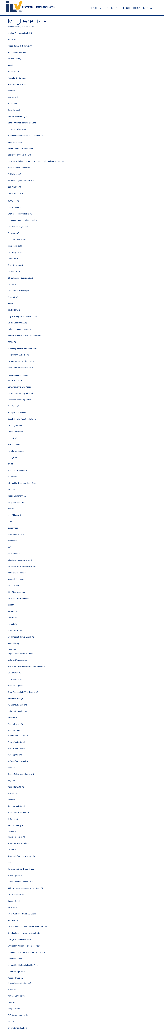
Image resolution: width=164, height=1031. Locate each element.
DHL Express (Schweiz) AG (19, 290)
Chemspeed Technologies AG (20, 214)
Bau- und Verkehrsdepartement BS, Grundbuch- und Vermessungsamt (37, 161)
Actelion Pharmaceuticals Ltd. (20, 33)
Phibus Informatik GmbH (18, 711)
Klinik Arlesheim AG (16, 579)
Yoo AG (11, 1021)
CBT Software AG (15, 207)
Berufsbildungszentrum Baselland (21, 180)
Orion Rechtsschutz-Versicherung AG (23, 692)
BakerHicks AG (14, 110)
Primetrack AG (14, 730)
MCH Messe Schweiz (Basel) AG (21, 637)
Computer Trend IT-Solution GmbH (22, 220)
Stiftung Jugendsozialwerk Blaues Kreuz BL (25, 888)
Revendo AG (13, 793)
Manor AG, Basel (15, 630)
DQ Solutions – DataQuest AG (20, 278)
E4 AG (10, 303)
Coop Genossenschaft (17, 239)
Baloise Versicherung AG (18, 116)
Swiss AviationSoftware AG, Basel (22, 914)
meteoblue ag (13, 643)
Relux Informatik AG (16, 787)
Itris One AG (13, 540)
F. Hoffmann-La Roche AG (18, 355)
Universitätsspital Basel (17, 971)
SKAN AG (11, 862)
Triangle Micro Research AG (19, 939)
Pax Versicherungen (16, 698)
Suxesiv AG (12, 907)
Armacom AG (13, 71)
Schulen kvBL (13, 831)
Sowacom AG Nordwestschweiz (21, 869)
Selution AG (12, 849)
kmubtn (11, 605)
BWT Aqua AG (13, 201)
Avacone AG (13, 97)
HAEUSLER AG (14, 444)
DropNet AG (13, 297)
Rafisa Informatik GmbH (18, 761)
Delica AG (12, 284)
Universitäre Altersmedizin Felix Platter (23, 946)
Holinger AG (13, 457)
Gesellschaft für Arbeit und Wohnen (22, 419)
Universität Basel (15, 958)
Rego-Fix (11, 780)
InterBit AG (12, 508)
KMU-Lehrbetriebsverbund (18, 598)
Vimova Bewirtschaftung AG (19, 983)
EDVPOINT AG (14, 310)
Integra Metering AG (16, 502)
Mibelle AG (12, 649)
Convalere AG (13, 233)
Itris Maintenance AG (16, 534)
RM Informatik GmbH (16, 806)
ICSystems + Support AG (18, 470)
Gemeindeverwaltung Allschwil (20, 393)
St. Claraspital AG (15, 875)
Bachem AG (13, 103)
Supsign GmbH (14, 901)
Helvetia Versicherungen (18, 451)
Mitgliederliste (27, 21)
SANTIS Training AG (16, 825)
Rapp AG (11, 767)
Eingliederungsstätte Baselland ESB (22, 316)
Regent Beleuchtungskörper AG (21, 774)
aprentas (11, 65)
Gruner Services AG (16, 432)
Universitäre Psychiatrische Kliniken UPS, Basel (27, 952)
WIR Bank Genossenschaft (19, 1015)
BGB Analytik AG (14, 187)
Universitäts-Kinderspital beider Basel (23, 965)
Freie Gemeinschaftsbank (18, 375)
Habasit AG (12, 438)
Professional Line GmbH (18, 735)
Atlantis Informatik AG (17, 84)
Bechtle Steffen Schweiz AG (19, 167)
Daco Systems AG (15, 265)
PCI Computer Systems (17, 705)
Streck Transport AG (16, 894)
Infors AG (12, 489)
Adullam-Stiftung (14, 58)
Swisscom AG (13, 920)
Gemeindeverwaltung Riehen (19, 399)
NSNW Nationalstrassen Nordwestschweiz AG (27, 666)
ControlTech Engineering (18, 226)
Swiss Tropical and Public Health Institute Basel (27, 926)
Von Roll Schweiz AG (16, 996)
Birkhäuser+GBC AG (16, 193)
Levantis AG (13, 624)
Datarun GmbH (14, 271)
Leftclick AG (12, 617)
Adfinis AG (12, 39)
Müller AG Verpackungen (18, 660)
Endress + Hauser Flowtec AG (20, 329)
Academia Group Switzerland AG (21, 26)
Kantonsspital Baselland (18, 573)
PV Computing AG (15, 755)
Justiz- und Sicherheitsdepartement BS (23, 566)
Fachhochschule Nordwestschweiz (22, 361)
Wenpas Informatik (15, 1008)
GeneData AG (13, 406)
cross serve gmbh (15, 246)
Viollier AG (12, 989)
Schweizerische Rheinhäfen (19, 843)
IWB (9, 547)
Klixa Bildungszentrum (17, 592)
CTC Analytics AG (15, 252)
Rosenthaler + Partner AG (18, 812)
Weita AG (11, 1002)
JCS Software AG (14, 553)
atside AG (12, 90)
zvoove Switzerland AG (17, 1028)
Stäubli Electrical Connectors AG (21, 881)
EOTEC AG (12, 342)
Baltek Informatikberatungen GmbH (22, 123)
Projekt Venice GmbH (16, 742)
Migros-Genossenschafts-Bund (20, 653)
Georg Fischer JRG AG (17, 412)
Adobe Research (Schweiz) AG (20, 46)
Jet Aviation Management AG (20, 560)
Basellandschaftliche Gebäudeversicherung (25, 135)
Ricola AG (12, 799)
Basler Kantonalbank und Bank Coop (23, 148)
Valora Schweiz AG (15, 978)
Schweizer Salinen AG (16, 837)
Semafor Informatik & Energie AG (21, 856)
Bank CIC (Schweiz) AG (17, 129)
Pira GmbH (12, 717)
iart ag (10, 464)
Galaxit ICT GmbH (15, 380)
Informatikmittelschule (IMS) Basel (22, 483)
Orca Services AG (15, 679)
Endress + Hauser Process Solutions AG (24, 335)
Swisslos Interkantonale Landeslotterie (24, 933)
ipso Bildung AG (14, 515)
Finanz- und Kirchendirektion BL (21, 367)
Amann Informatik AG (17, 52)
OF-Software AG (14, 673)
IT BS (10, 521)
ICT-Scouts (12, 476)
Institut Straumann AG (17, 496)
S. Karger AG (13, 819)
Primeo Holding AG (15, 724)
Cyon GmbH (13, 258)
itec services (13, 528)
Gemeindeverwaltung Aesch (19, 387)
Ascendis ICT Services (17, 78)
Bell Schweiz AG (14, 174)
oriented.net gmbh (15, 685)
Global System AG (15, 425)
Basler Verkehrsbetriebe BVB (20, 155)
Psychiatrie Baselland (16, 748)
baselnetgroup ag (15, 142)
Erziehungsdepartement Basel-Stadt (23, 348)
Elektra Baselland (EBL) (17, 323)
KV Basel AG (13, 611)
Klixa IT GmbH (13, 585)
